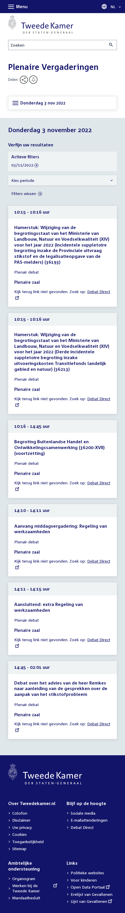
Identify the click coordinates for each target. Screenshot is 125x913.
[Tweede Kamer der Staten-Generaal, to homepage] (40, 24)
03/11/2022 (22, 165)
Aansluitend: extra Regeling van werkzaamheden (48, 607)
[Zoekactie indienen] (111, 45)
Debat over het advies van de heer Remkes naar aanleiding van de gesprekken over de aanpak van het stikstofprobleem (60, 688)
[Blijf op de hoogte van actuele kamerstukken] (33, 79)
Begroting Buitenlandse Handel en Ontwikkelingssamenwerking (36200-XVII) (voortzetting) (59, 447)
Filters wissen (24, 193)
